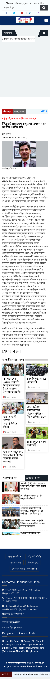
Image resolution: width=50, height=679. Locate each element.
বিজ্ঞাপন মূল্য (33, 562)
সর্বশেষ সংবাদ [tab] (9, 477)
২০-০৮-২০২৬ (11, 397)
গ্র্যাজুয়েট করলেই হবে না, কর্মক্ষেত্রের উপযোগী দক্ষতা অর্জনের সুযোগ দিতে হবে (31, 511)
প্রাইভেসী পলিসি (34, 556)
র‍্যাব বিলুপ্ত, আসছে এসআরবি (36, 380)
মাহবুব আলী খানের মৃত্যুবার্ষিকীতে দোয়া (10, 422)
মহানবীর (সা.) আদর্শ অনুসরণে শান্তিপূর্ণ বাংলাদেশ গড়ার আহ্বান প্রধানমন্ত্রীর (33, 486)
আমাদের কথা (15, 562)
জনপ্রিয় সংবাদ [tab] (33, 477)
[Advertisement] (25, 68)
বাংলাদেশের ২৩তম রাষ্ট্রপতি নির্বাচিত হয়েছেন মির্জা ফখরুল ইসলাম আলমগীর (12, 385)
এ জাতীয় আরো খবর (13, 359)
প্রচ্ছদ (8, 111)
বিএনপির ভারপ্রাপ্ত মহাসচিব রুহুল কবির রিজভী (31, 497)
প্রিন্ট (45, 111)
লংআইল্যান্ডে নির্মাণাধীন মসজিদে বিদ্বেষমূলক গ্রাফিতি (31, 534)
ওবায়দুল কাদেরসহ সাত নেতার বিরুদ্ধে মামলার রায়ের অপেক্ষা (13, 456)
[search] (44, 8)
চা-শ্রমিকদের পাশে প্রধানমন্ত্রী (36, 443)
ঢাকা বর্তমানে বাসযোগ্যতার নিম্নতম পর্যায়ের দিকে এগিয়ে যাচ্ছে (36, 412)
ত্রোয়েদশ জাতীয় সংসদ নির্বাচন (24, 568)
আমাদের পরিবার (14, 556)
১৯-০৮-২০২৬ (11, 467)
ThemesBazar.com (37, 666)
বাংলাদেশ (20, 111)
